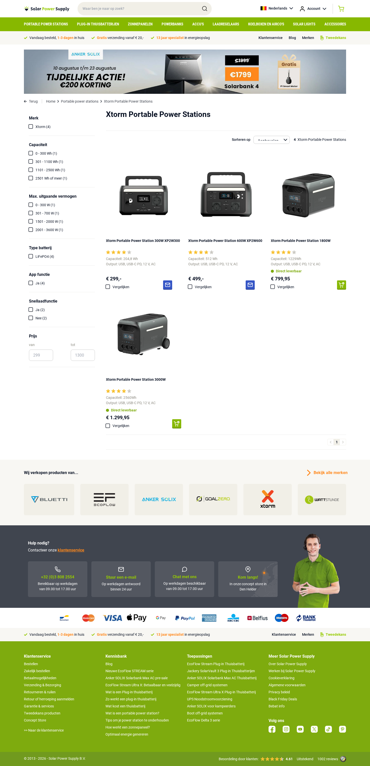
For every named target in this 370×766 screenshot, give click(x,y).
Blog (292, 38)
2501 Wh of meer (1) (51, 178)
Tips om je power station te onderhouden (137, 720)
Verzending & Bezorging (42, 685)
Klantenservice (270, 38)
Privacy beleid (279, 692)
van (32, 345)
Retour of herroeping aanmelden (49, 699)
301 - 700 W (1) (47, 213)
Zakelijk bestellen (37, 671)
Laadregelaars (226, 24)
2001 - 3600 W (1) (49, 230)
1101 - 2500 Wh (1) (50, 170)
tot (73, 345)
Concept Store (35, 720)
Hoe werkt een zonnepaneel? (127, 727)
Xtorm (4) (43, 127)
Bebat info (277, 706)
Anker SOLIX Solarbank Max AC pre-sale (136, 678)
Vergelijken (121, 287)
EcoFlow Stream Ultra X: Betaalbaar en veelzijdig (142, 685)
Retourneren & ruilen (40, 692)
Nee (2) (41, 318)
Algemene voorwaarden (287, 685)
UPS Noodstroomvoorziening (209, 699)
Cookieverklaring (281, 678)
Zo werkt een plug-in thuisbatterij (130, 699)
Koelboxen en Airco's (266, 24)
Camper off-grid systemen (207, 685)
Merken (308, 38)
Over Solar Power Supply (288, 664)
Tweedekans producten (42, 713)
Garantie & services (39, 706)
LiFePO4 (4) (44, 256)
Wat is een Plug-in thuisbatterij (129, 692)
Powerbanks (172, 24)
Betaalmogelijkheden (40, 678)
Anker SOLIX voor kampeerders (211, 706)
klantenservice (71, 550)
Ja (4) (40, 283)
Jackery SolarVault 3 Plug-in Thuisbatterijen (221, 671)
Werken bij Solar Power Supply (292, 671)
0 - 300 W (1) (45, 205)
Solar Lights (304, 24)
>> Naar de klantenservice (44, 730)
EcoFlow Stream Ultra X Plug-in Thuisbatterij (221, 692)
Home (50, 101)
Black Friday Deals (283, 699)
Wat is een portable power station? (132, 713)
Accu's (198, 24)
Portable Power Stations (46, 24)
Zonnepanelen (140, 24)
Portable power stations (79, 101)
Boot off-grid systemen (205, 713)
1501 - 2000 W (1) (49, 222)
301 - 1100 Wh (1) (49, 162)
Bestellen (31, 664)
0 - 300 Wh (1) (46, 153)
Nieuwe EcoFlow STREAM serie (129, 671)
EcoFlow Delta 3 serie (203, 720)
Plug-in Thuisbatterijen (98, 24)
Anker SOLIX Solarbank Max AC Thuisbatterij (221, 678)
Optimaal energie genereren (126, 734)
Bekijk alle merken (330, 472)
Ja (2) (40, 310)
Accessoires (335, 24)
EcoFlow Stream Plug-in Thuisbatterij (215, 664)
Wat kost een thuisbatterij (125, 706)
